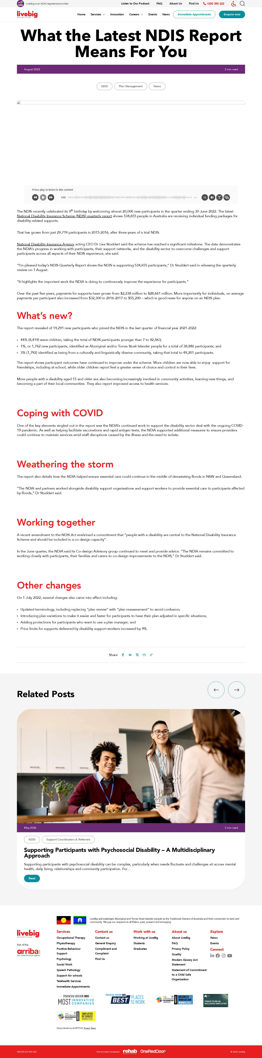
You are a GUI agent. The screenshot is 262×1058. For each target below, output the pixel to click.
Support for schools (69, 975)
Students (139, 943)
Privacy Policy (180, 949)
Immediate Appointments (73, 986)
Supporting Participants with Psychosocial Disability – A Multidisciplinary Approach (119, 852)
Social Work (64, 964)
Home (81, 14)
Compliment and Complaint (106, 951)
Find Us (194, 3)
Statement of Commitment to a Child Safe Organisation (189, 974)
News (166, 14)
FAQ (159, 3)
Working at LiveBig (145, 937)
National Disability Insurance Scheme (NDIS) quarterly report (64, 216)
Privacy (87, 1027)
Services (96, 14)
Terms (93, 1027)
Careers (134, 14)
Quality (176, 954)
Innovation (117, 14)
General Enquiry (105, 943)
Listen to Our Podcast (135, 3)
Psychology (64, 959)
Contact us (102, 937)
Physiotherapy (66, 943)
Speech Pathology (68, 970)
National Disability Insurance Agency (45, 244)
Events (152, 14)
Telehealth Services (69, 981)
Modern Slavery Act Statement (184, 962)
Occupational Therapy (71, 937)
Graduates (140, 949)
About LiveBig (181, 937)
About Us (175, 3)
